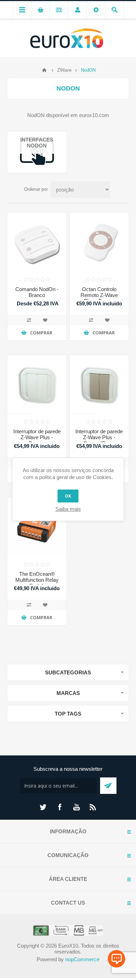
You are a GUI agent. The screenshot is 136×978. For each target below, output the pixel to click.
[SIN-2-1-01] (37, 527)
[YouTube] (76, 807)
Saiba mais (68, 509)
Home (44, 70)
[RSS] (93, 807)
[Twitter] (42, 807)
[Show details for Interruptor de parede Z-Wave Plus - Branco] (37, 384)
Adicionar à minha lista (45, 320)
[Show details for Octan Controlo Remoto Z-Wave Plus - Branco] (99, 242)
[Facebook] (59, 807)
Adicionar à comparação (29, 320)
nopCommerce (82, 959)
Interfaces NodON (36, 142)
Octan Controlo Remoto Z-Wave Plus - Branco (99, 295)
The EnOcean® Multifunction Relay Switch (37, 580)
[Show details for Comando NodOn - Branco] (37, 242)
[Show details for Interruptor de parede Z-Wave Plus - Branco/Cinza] (99, 384)
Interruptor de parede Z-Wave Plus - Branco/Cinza (99, 437)
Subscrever (108, 785)
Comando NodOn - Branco (37, 292)
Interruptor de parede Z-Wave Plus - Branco (37, 437)
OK (68, 496)
